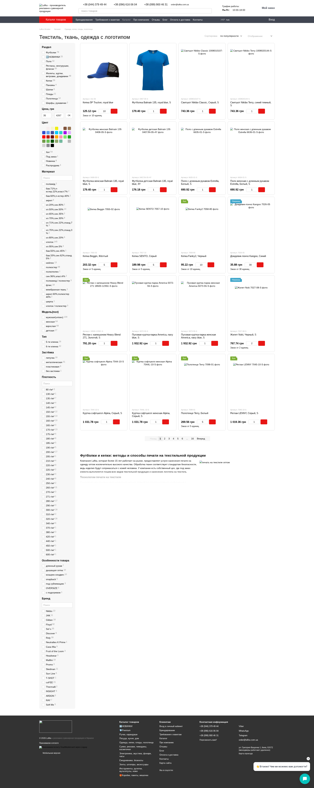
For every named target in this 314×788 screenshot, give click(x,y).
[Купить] (114, 111)
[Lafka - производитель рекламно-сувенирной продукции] (55, 726)
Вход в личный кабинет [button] (171, 726)
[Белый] (44, 128)
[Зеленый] (69, 137)
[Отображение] (269, 36)
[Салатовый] (65, 137)
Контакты (198, 19)
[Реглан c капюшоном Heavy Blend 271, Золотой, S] (104, 302)
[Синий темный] (52, 133)
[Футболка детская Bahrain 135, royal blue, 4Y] (153, 148)
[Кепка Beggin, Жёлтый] (104, 224)
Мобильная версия (51, 753)
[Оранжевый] (57, 137)
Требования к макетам (107, 19)
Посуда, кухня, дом (129, 738)
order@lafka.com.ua (180, 4)
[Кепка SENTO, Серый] (153, 224)
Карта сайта (165, 763)
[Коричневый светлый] (69, 128)
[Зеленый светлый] (48, 141)
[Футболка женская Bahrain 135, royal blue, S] (104, 148)
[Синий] (44, 133)
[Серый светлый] (44, 145)
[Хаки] (57, 141)
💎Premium (125, 730)
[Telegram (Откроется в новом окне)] (242, 19)
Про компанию (141, 19)
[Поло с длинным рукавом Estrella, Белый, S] (202, 148)
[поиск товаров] (209, 10)
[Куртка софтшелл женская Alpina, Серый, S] (153, 381)
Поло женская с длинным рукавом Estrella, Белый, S (249, 182)
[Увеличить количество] (108, 111)
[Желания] (258, 19)
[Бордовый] (52, 137)
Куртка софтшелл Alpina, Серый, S (102, 413)
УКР (223, 20)
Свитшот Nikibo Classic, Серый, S (200, 102)
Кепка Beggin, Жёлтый (95, 256)
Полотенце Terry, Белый (194, 413)
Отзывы (156, 19)
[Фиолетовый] (65, 133)
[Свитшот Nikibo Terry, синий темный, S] (251, 70)
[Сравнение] (252, 19)
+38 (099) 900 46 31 (156, 4)
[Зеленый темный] (52, 141)
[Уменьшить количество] (100, 111)
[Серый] (69, 141)
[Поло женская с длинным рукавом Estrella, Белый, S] (251, 148)
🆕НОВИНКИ (125, 726)
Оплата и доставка (180, 19)
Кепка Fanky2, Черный (193, 256)
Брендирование (84, 19)
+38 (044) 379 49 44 (94, 4)
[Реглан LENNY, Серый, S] (251, 381)
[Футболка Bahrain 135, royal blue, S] (153, 70)
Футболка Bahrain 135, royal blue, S (151, 102)
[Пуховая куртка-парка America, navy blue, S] (153, 302)
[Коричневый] (65, 128)
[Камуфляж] (65, 141)
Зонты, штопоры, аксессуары (133, 764)
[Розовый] (61, 137)
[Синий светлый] (48, 133)
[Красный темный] (48, 137)
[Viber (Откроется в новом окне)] (245, 19)
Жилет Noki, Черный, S (243, 334)
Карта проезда (246, 753)
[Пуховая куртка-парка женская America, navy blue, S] (202, 302)
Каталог (126, 19)
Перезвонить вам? (208, 740)
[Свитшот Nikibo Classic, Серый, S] (202, 70)
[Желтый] (57, 128)
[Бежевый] (52, 128)
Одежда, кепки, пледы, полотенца (136, 742)
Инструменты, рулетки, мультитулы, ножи (130, 770)
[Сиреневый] (69, 133)
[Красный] (44, 137)
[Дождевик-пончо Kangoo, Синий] (251, 224)
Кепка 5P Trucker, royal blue (98, 102)
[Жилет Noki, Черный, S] (251, 302)
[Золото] (61, 128)
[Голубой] (57, 133)
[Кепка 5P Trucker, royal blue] (104, 70)
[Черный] (52, 145)
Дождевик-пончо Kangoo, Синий (248, 256)
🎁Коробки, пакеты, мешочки (133, 775)
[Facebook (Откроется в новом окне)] (238, 19)
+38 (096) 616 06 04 (125, 4)
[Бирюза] (61, 133)
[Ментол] (61, 141)
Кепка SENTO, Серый (144, 256)
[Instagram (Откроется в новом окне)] (234, 19)
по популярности (229, 36)
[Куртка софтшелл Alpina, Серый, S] (104, 381)
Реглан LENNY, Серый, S (244, 413)
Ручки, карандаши (128, 734)
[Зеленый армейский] (44, 141)
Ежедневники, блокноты (131, 760)
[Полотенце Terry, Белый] (202, 381)
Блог (165, 19)
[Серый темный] (48, 145)
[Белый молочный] (48, 128)
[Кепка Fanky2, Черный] (202, 224)
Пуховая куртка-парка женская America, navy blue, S (198, 336)
